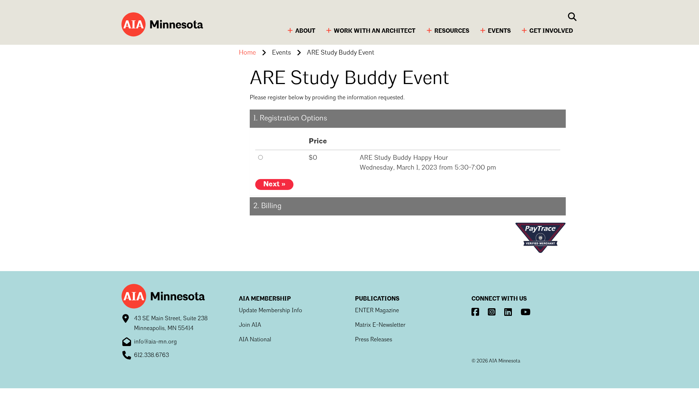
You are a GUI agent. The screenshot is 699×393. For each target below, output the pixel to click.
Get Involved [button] (551, 31)
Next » (274, 184)
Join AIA (250, 325)
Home (247, 52)
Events (281, 52)
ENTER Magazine (377, 311)
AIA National (255, 340)
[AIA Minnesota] (161, 25)
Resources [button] (451, 31)
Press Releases (373, 340)
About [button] (305, 31)
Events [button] (499, 31)
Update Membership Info (270, 311)
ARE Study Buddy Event (340, 52)
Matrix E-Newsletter (380, 325)
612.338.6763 (151, 355)
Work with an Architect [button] (374, 31)
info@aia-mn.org (155, 342)
